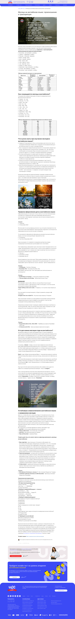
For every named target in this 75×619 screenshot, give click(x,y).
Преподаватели (28, 4)
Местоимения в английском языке (35, 536)
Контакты (65, 4)
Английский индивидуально (27, 609)
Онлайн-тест (19, 4)
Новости (24, 8)
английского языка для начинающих (32, 533)
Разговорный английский (26, 606)
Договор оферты (54, 602)
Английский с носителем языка (27, 608)
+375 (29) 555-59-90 (63, 1)
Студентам (57, 4)
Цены (44, 4)
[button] (16, 556)
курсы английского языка (26, 548)
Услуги (28, 596)
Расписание (37, 4)
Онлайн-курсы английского (27, 603)
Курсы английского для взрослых (28, 600)
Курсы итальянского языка (42, 605)
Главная (19, 8)
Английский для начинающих (27, 605)
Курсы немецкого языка (42, 600)
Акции (50, 4)
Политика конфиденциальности (56, 603)
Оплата (46, 596)
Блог (50, 596)
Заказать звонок (50, 2)
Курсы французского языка (42, 606)
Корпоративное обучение (27, 611)
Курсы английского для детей (27, 602)
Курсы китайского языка (42, 603)
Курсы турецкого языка (42, 608)
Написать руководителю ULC (56, 600)
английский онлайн (13, 550)
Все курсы (10, 4)
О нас (32, 596)
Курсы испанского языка (42, 602)
